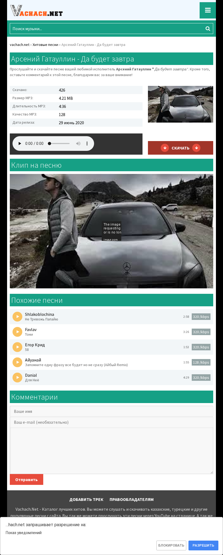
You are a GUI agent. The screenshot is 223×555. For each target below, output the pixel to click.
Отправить (26, 479)
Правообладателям (132, 499)
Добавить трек (86, 499)
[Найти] (207, 28)
